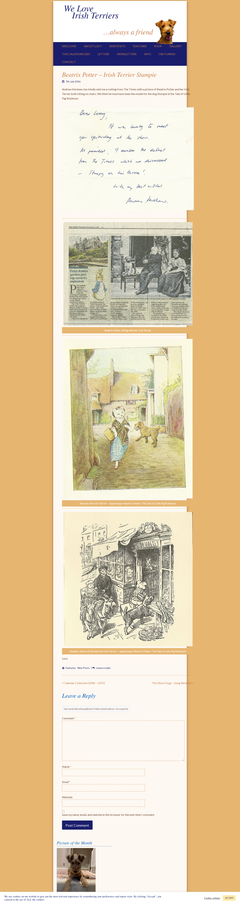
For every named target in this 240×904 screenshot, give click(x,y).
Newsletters (127, 54)
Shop (158, 46)
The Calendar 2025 (76, 54)
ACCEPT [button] (229, 897)
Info (147, 54)
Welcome (69, 46)
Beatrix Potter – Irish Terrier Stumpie (109, 74)
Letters (103, 54)
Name (66, 766)
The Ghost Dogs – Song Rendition (172, 683)
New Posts (117, 46)
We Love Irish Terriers (91, 11)
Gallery (175, 46)
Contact (69, 61)
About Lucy (93, 46)
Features (140, 46)
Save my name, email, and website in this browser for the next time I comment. (108, 814)
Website (67, 797)
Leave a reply (103, 667)
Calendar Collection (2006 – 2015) (84, 683)
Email (66, 782)
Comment (69, 718)
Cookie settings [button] (212, 898)
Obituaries (167, 54)
